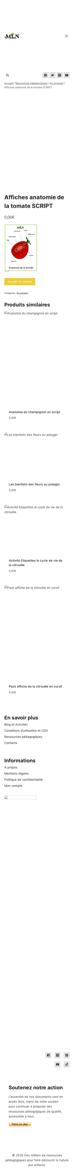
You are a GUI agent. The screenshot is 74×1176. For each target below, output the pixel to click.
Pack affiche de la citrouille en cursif (35, 686)
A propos (10, 767)
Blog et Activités (16, 724)
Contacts (10, 743)
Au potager (22, 293)
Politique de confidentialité (23, 779)
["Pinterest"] (67, 1055)
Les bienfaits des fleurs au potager (34, 484)
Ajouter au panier (19, 281)
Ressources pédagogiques (23, 737)
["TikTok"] (67, 1064)
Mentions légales (16, 773)
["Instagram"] (60, 75)
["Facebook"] (46, 75)
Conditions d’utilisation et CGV (26, 730)
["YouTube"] (67, 75)
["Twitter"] (53, 75)
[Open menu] (66, 36)
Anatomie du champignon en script (34, 412)
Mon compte (13, 786)
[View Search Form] (7, 75)
